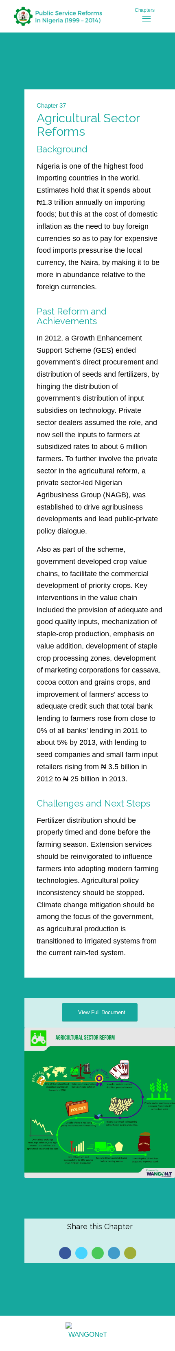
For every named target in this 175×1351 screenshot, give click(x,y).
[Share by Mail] (130, 1253)
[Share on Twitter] (81, 1253)
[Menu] (152, 18)
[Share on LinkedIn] (114, 1253)
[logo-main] (72, 16)
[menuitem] (152, 22)
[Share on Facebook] (65, 1253)
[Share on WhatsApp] (98, 1253)
